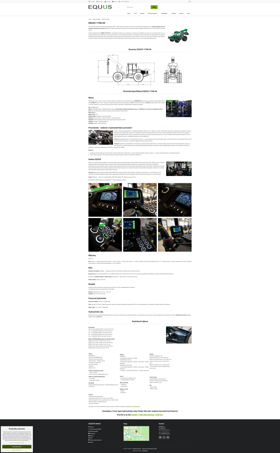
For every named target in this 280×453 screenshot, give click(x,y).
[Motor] (179, 109)
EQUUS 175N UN (138, 414)
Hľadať (154, 7)
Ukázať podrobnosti (16, 450)
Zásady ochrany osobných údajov (149, 448)
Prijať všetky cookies (16, 446)
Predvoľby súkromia (136, 448)
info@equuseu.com (165, 433)
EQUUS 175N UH (155, 414)
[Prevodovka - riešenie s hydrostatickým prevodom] (100, 137)
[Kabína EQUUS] (179, 169)
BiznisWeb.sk (145, 450)
